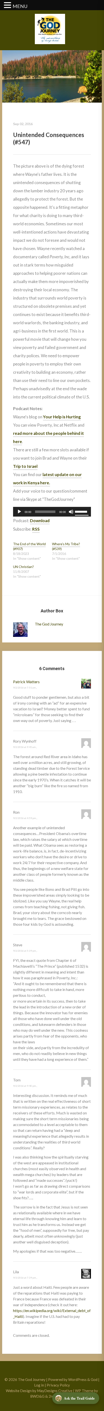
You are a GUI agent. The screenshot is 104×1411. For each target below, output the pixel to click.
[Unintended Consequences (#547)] (52, 76)
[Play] (19, 511)
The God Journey (49, 624)
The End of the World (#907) (29, 546)
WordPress (77, 1379)
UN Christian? (23, 567)
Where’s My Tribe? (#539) (66, 546)
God (94, 1379)
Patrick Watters (26, 681)
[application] (52, 512)
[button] (8, 5)
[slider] (82, 511)
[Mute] (71, 511)
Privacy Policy (58, 1385)
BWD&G (37, 1396)
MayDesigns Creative (54, 1390)
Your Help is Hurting (62, 416)
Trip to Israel (25, 466)
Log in (39, 1385)
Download (40, 520)
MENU (20, 6)
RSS (36, 529)
